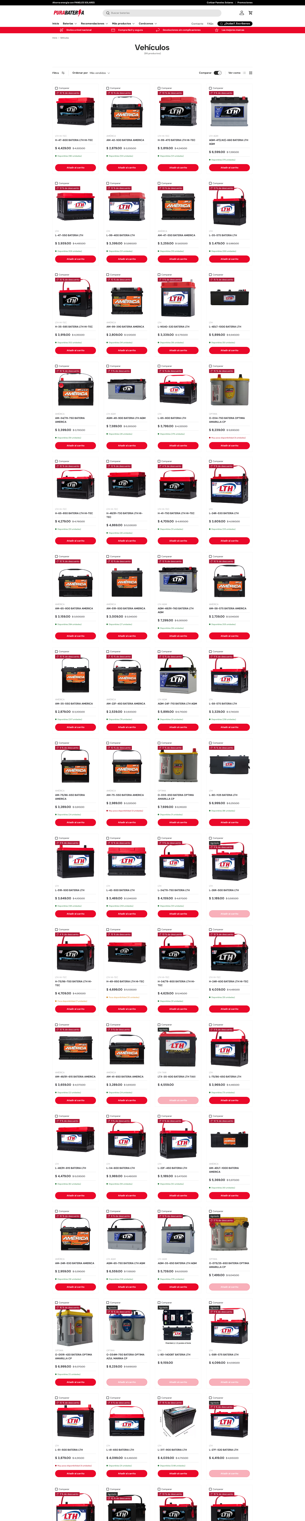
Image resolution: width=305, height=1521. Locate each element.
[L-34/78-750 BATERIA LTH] (178, 861)
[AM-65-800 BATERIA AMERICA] (75, 579)
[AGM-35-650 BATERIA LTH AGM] (178, 1234)
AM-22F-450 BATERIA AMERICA (125, 703)
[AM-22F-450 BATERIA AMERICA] (126, 675)
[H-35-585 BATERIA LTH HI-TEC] (75, 298)
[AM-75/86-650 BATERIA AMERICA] (75, 766)
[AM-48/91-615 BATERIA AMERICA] (75, 1048)
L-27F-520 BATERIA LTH (223, 1449)
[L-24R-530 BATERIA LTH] (229, 484)
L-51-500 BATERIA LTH (69, 1449)
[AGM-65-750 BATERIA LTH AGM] (126, 1234)
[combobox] (162, 12)
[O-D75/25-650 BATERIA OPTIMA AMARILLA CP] (229, 1234)
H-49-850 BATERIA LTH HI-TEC (125, 981)
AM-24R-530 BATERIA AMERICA (74, 1263)
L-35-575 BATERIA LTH (223, 235)
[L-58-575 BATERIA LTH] (229, 675)
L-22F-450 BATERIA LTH (172, 1168)
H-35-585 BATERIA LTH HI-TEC (74, 326)
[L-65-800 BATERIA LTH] (178, 389)
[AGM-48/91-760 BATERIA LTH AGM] (178, 579)
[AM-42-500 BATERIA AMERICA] (126, 111)
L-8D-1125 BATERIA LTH (223, 795)
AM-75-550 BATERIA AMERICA (125, 795)
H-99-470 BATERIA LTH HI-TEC (176, 140)
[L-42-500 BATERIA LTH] (126, 861)
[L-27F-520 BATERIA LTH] (229, 1421)
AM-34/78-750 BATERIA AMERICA (70, 420)
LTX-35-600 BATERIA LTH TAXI (176, 1076)
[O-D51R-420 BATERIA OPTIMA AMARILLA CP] (75, 1326)
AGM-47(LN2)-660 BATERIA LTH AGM (228, 142)
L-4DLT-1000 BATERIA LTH (225, 326)
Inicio (55, 23)
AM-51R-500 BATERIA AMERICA (125, 608)
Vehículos (64, 38)
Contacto (197, 23)
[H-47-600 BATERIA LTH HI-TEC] (75, 111)
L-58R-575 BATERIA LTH (223, 1354)
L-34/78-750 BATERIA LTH (174, 890)
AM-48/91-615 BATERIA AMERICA (75, 1076)
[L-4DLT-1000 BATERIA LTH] (229, 298)
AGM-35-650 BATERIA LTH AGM (177, 1263)
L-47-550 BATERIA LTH (69, 235)
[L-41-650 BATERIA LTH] (126, 1421)
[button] (250, 12)
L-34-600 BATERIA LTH (120, 1168)
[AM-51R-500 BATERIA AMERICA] (126, 579)
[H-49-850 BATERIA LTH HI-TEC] (126, 952)
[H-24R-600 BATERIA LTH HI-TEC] (229, 952)
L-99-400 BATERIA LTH (120, 235)
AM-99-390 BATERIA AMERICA (125, 326)
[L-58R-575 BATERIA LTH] (229, 1326)
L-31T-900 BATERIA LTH (172, 1449)
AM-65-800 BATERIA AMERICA (74, 608)
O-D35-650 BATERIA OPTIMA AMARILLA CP (176, 796)
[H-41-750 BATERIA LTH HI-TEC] (178, 484)
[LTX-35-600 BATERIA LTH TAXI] (178, 1048)
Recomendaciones (92, 23)
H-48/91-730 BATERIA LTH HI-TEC (124, 515)
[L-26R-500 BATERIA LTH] (229, 861)
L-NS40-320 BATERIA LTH (173, 326)
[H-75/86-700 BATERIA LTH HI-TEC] (75, 952)
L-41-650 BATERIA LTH (120, 1449)
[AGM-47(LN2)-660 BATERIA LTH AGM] (229, 111)
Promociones (245, 2)
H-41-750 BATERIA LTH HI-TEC (176, 513)
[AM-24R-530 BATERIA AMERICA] (75, 1234)
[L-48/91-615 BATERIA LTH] (75, 1139)
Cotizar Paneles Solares (220, 2)
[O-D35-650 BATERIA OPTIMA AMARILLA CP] (178, 766)
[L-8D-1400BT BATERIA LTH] (178, 1326)
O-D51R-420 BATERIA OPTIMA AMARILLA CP (73, 1356)
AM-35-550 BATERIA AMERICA (74, 703)
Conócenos (146, 23)
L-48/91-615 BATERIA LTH (70, 1168)
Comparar (205, 72)
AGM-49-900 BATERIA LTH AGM (126, 418)
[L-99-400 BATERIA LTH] (126, 206)
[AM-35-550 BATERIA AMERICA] (75, 675)
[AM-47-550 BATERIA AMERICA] (178, 206)
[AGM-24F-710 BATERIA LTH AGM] (178, 675)
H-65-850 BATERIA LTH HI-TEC (74, 513)
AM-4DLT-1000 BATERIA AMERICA (224, 1169)
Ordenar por (80, 72)
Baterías (68, 23)
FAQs (210, 23)
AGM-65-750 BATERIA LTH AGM (125, 1263)
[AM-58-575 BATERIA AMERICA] (229, 579)
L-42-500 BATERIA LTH (120, 890)
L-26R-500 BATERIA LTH (224, 890)
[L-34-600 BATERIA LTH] (126, 1139)
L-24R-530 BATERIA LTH (224, 513)
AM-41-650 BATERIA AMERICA (124, 1076)
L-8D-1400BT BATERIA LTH (174, 1354)
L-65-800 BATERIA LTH (172, 418)
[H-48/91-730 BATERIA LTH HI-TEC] (126, 484)
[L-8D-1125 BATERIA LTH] (229, 766)
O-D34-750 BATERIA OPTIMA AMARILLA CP (227, 420)
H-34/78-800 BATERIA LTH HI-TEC (176, 983)
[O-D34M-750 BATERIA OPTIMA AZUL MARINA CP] (126, 1326)
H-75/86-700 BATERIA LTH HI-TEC (73, 983)
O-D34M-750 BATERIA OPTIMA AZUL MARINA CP (125, 1356)
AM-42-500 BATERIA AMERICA (125, 140)
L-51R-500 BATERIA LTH (69, 890)
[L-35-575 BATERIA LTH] (229, 206)
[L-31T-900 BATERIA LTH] (178, 1421)
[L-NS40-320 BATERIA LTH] (178, 298)
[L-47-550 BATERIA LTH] (75, 206)
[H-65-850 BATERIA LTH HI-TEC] (75, 484)
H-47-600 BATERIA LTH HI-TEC (74, 140)
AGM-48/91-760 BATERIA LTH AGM (175, 610)
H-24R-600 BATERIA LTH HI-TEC (228, 981)
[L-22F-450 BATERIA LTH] (178, 1139)
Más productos (121, 23)
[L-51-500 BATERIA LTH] (75, 1421)
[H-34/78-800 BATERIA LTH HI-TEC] (178, 952)
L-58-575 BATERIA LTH (223, 703)
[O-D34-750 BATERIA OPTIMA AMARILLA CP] (229, 389)
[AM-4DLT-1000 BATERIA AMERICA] (229, 1139)
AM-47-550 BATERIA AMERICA (176, 235)
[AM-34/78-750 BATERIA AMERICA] (75, 389)
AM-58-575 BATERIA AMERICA (227, 608)
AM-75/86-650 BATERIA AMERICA (70, 796)
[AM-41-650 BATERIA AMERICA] (126, 1048)
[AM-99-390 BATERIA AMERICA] (126, 298)
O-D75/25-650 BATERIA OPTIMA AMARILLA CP (229, 1265)
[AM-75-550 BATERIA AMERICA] (126, 766)
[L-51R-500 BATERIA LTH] (75, 861)
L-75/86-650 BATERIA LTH (225, 1076)
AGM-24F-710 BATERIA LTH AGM (177, 703)
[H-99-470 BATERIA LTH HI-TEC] (178, 111)
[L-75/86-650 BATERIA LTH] (229, 1048)
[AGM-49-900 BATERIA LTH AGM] (126, 389)
